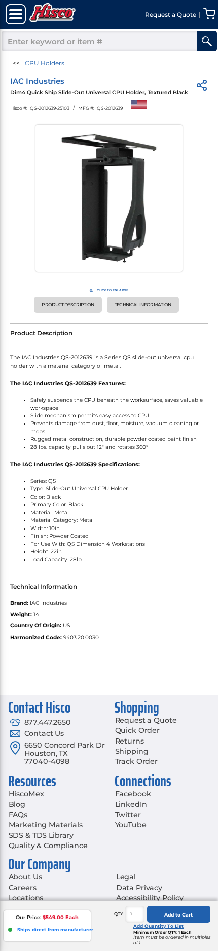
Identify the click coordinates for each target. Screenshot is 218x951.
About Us (25, 877)
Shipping (132, 751)
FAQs (18, 815)
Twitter (128, 815)
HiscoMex (26, 794)
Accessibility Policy (150, 898)
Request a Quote (146, 720)
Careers (23, 888)
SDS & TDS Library (41, 835)
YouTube (131, 825)
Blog (17, 804)
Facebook (133, 794)
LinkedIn (131, 804)
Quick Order (137, 730)
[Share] (202, 87)
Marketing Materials (46, 825)
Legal (126, 877)
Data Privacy (139, 888)
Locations (26, 898)
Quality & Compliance (48, 845)
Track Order (136, 761)
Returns (129, 741)
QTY (118, 914)
